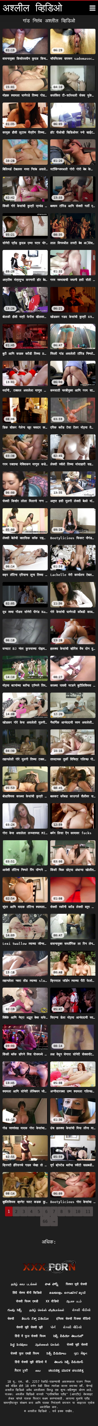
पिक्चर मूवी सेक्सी (76, 1284)
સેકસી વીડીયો (81, 1310)
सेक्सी (11, 1318)
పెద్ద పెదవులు (18, 1344)
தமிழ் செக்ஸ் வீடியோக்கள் (47, 1310)
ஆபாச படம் (74, 1301)
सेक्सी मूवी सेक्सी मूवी (29, 1327)
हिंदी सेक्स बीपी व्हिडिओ (27, 1292)
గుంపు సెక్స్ (15, 1310)
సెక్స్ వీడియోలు (56, 1353)
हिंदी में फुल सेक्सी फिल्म (30, 1336)
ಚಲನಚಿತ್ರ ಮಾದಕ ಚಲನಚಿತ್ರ (65, 1370)
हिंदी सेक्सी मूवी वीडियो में (30, 1362)
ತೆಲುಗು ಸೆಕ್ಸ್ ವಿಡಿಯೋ (35, 1318)
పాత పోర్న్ (51, 1284)
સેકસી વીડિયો (72, 1327)
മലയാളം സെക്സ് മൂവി (67, 1292)
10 (77, 1211)
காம (38, 1370)
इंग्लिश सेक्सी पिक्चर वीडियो (73, 1318)
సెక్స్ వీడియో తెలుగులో (68, 1336)
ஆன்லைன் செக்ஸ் (47, 1344)
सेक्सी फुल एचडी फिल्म (25, 1353)
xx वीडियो (52, 1301)
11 (87, 1211)
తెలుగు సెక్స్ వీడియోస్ (68, 1362)
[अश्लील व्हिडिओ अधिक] (92, 8)
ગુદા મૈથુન (80, 1353)
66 (45, 1221)
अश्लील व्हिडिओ (38, 1411)
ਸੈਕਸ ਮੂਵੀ (21, 1370)
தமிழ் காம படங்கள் (24, 1284)
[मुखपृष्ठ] (49, 1267)
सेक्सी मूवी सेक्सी (77, 1344)
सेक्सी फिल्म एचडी (27, 1301)
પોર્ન (53, 1327)
